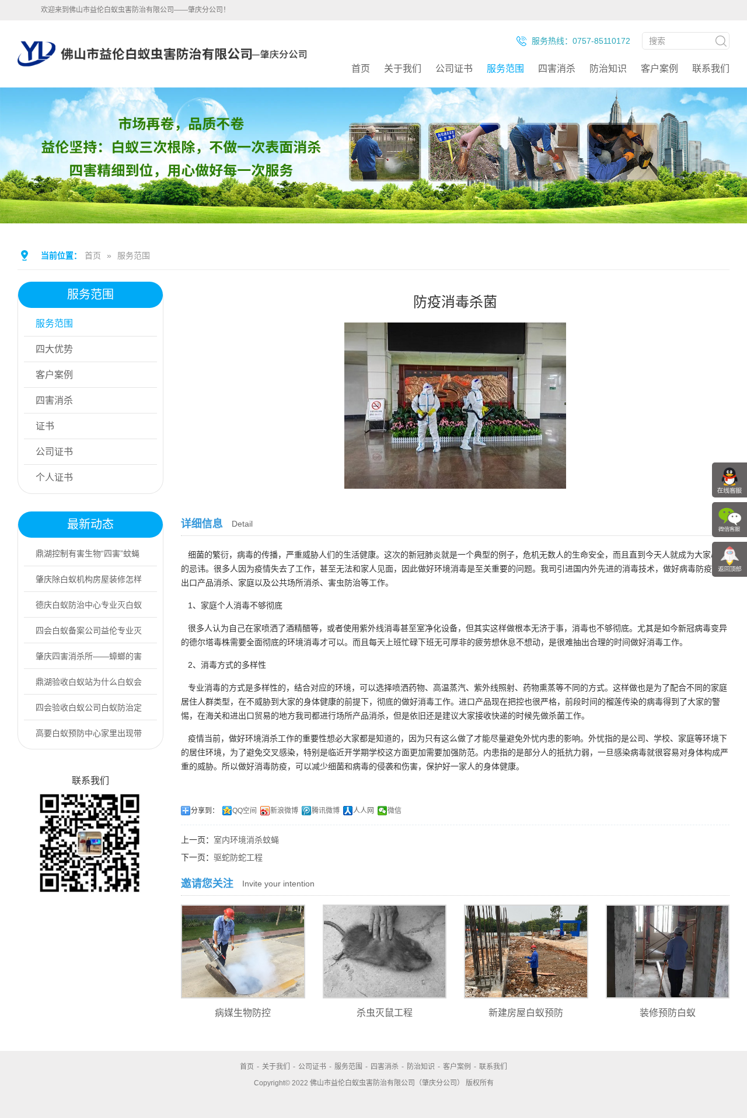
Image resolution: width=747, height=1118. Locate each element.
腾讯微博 (326, 811)
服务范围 (505, 68)
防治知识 (608, 68)
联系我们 (710, 68)
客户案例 (659, 68)
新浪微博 (284, 811)
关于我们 (402, 68)
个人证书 (54, 477)
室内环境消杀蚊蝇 (246, 839)
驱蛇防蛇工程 (238, 857)
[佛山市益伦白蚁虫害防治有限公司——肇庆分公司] (162, 82)
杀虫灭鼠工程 (385, 1013)
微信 (395, 811)
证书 (45, 426)
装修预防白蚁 (668, 1013)
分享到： (205, 811)
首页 (360, 68)
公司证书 (454, 68)
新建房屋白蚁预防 (525, 1013)
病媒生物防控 (243, 1013)
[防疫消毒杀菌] (455, 480)
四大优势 (54, 349)
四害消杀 (556, 68)
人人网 (363, 811)
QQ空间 (244, 811)
